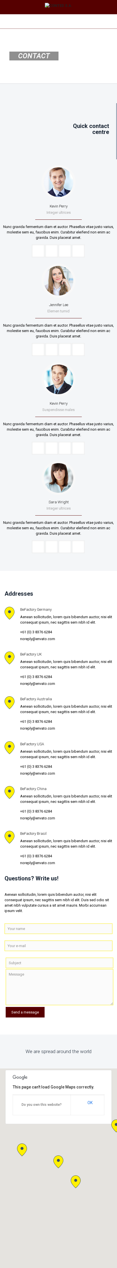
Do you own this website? (42, 1105)
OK (90, 1102)
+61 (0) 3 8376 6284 (36, 632)
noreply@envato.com (37, 639)
